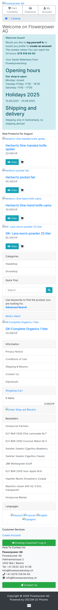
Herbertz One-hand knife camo (29, 205)
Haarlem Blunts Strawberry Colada (26, 478)
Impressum (12, 381)
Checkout (30, 11)
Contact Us (12, 374)
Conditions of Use (16, 359)
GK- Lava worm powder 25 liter (28, 233)
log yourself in (35, 42)
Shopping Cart (14, 390)
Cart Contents (12, 10)
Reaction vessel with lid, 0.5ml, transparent (24, 488)
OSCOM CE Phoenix (36, 599)
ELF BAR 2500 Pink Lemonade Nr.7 (26, 433)
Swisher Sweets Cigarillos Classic (25, 456)
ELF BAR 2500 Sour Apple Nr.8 (24, 471)
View (13, 162)
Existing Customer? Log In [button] (30, 542)
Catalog (15, 18)
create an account (41, 46)
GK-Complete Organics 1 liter (27, 329)
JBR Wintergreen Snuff (19, 463)
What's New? (13, 316)
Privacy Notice (14, 351)
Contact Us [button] (30, 585)
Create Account (11, 535)
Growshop (12, 271)
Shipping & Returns (17, 366)
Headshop (11, 263)
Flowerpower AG (39, 595)
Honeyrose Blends (16, 497)
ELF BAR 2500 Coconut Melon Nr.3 (26, 441)
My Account (47, 10)
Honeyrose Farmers (17, 426)
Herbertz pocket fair (20, 177)
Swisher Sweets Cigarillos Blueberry (27, 448)
